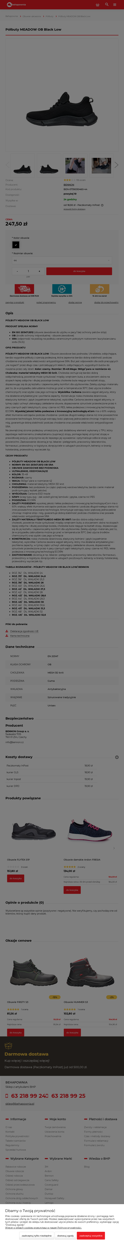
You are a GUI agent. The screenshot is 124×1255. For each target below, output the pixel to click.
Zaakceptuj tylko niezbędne (37, 1235)
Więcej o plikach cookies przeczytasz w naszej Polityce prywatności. (43, 1227)
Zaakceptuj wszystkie (90, 1235)
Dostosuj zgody (65, 1235)
